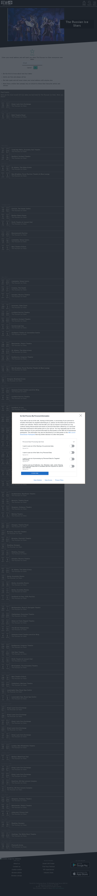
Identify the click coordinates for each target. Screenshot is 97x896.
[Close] (81, 416)
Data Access (48, 480)
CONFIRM (34, 473)
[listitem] (48, 442)
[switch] (72, 446)
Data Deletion (38, 480)
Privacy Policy (59, 480)
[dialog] (48, 448)
